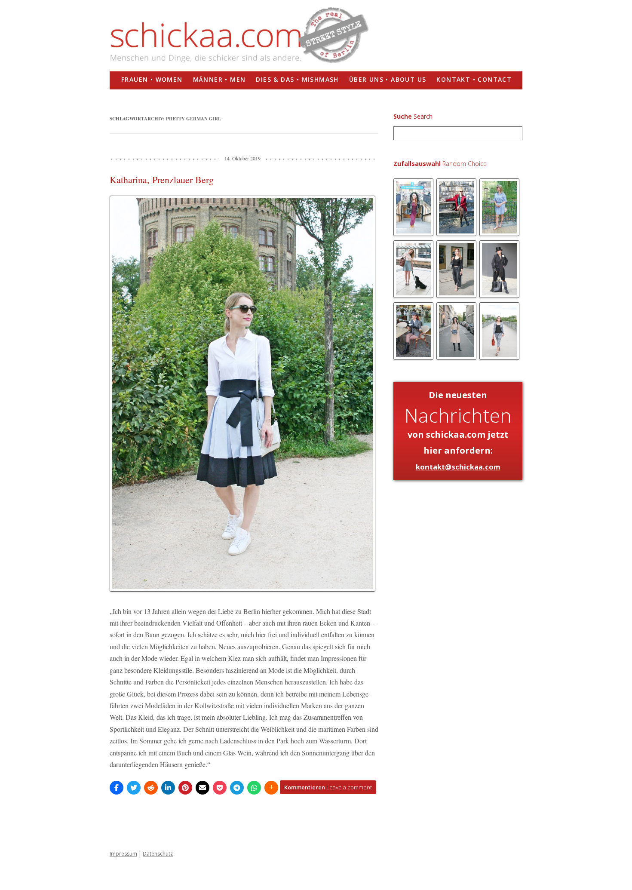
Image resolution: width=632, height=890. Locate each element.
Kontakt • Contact (474, 79)
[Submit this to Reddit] (151, 788)
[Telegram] (237, 788)
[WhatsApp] (254, 788)
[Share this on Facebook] (116, 788)
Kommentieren (328, 787)
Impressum (123, 853)
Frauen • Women (152, 79)
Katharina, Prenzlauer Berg (162, 179)
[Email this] (202, 788)
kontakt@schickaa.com (458, 467)
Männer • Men (219, 79)
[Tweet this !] (134, 788)
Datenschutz (158, 853)
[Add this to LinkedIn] (168, 788)
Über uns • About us (387, 79)
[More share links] (271, 788)
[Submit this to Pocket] (220, 788)
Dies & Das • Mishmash (297, 79)
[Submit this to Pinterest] (185, 788)
